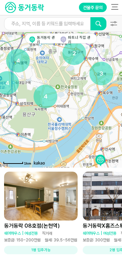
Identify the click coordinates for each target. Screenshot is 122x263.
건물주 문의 (93, 7)
